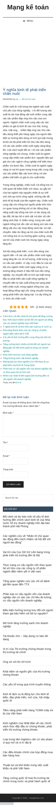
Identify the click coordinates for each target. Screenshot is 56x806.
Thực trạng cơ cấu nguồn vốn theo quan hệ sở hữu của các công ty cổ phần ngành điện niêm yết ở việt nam (27, 568)
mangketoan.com (36, 798)
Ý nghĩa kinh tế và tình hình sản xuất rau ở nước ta (27, 327)
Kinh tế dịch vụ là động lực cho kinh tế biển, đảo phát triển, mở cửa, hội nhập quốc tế (26, 697)
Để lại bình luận (28, 99)
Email (6, 456)
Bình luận (8, 413)
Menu (30, 21)
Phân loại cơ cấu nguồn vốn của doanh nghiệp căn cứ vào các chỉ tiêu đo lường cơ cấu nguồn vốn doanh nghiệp (27, 597)
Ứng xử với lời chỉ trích (17, 661)
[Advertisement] (28, 53)
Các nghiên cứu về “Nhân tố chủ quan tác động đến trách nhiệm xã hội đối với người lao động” (27, 539)
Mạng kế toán (28, 7)
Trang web (8, 469)
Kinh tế (18, 382)
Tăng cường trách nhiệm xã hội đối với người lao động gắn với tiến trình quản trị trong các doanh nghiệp (26, 347)
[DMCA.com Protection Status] (7, 804)
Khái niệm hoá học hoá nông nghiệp (20, 355)
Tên (5, 442)
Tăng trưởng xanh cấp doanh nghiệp (20, 358)
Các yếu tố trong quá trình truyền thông (27, 684)
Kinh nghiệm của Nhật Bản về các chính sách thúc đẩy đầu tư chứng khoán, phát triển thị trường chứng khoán (27, 726)
